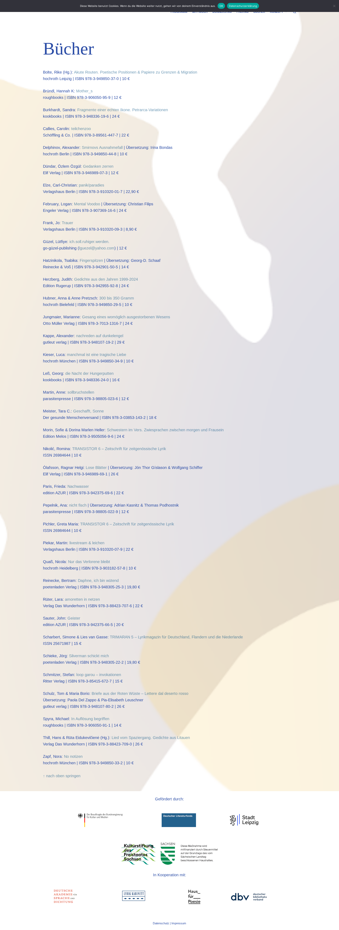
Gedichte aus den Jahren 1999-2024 (106, 279)
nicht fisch (78, 505)
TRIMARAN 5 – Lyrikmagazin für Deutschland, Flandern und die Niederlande (176, 637)
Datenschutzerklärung (243, 5)
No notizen (73, 756)
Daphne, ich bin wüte (96, 580)
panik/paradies (91, 185)
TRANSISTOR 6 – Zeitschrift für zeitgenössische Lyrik (119, 449)
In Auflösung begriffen (90, 719)
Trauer (67, 223)
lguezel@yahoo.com (96, 248)
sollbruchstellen (80, 392)
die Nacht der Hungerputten (89, 373)
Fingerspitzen (91, 260)
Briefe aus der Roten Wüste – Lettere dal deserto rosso (140, 693)
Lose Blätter (96, 467)
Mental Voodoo (87, 204)
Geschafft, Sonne (88, 411)
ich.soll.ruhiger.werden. (89, 241)
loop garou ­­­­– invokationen (98, 674)
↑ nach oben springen (61, 776)
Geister (73, 618)
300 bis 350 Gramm (116, 298)
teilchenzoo (81, 128)
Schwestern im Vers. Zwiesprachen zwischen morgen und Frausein (165, 430)
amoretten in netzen (82, 599)
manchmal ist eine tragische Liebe (96, 354)
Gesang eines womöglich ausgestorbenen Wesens (126, 317)
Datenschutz (161, 923)
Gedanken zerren (98, 166)
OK (221, 5)
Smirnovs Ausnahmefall (102, 147)
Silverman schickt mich (89, 656)
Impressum (178, 923)
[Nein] (334, 6)
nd (116, 580)
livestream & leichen (86, 543)
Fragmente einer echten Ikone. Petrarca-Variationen (122, 110)
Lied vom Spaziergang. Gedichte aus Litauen (151, 737)
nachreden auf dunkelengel (99, 336)
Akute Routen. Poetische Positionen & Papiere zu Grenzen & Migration (135, 72)
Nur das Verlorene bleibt (89, 562)
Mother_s (84, 91)
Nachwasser (78, 486)
